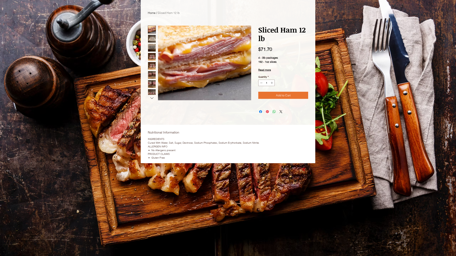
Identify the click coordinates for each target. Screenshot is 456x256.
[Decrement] (261, 83)
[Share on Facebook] (260, 112)
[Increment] (272, 83)
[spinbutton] (266, 83)
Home (152, 13)
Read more (264, 69)
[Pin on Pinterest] (267, 112)
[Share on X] (281, 112)
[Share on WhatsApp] (274, 112)
